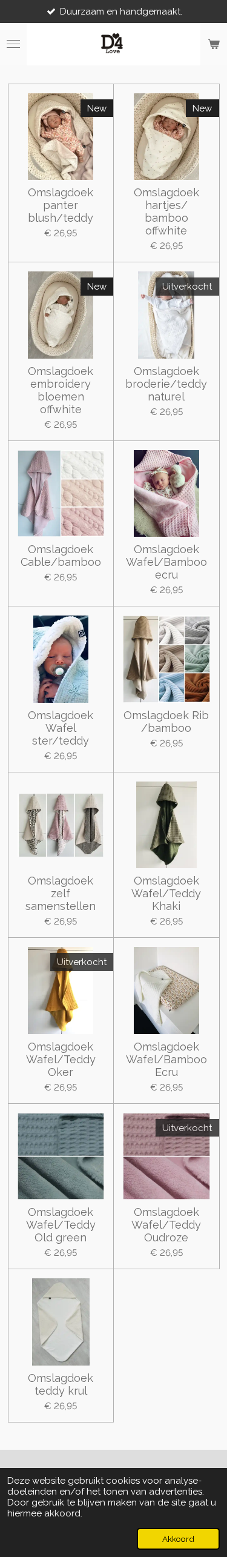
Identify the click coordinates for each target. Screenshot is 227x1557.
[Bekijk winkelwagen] (213, 44)
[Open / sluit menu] (13, 44)
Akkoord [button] (178, 1539)
